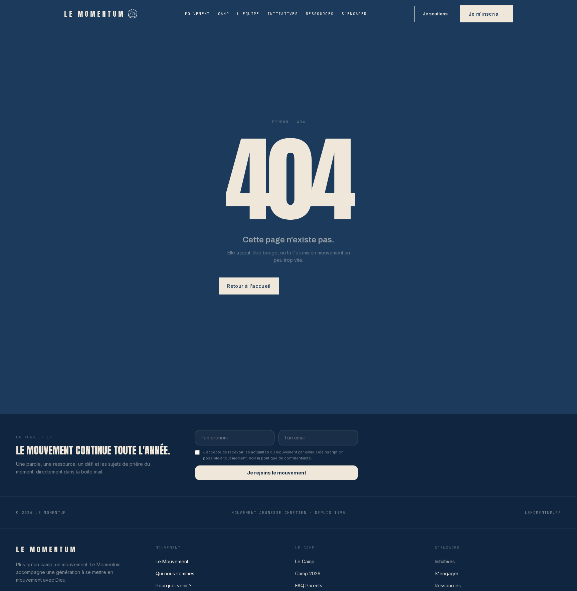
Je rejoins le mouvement (276, 472)
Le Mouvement (172, 561)
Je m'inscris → (486, 14)
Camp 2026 (308, 573)
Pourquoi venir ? (174, 585)
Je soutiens (435, 13)
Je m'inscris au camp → (320, 286)
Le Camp (305, 561)
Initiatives (282, 13)
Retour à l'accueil (248, 286)
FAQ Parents (308, 585)
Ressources (320, 13)
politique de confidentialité (286, 458)
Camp (223, 13)
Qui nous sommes (175, 573)
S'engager (354, 13)
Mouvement (197, 13)
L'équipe (248, 13)
